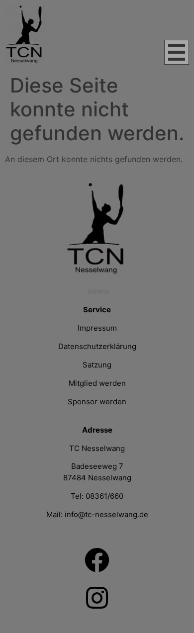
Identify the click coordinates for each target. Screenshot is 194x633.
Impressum (97, 328)
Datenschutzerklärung (97, 346)
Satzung (97, 364)
